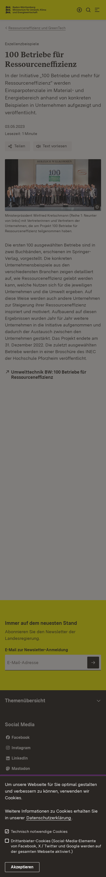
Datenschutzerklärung (48, 817)
